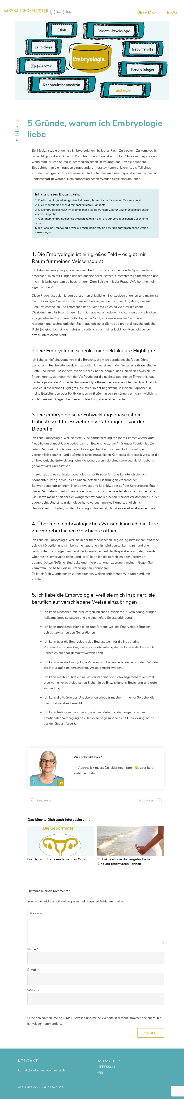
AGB (100, 1072)
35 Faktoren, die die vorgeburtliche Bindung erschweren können (130, 848)
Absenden (150, 1033)
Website (33, 990)
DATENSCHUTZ (108, 1061)
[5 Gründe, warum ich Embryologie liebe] (92, 60)
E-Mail (33, 970)
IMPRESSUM (106, 1067)
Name (32, 949)
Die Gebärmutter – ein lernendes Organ (60, 848)
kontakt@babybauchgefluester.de (41, 1070)
